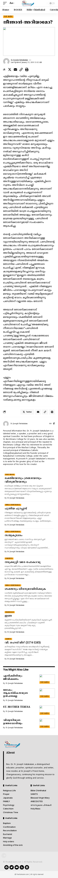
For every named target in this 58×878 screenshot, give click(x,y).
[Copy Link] (21, 69)
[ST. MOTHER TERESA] (47, 710)
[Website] (50, 424)
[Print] (26, 69)
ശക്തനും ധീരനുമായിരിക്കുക (25, 589)
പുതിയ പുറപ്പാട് (16, 508)
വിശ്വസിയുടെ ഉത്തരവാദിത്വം (12, 722)
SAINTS (8, 639)
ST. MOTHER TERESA (16, 707)
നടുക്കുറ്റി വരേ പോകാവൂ (22, 562)
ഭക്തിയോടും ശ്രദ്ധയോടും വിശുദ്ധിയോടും (23, 480)
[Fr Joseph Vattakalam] (29, 3)
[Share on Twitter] (9, 69)
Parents (9, 558)
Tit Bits (8, 17)
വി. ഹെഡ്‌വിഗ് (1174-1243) (23, 642)
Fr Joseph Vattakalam (19, 60)
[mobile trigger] (5, 3)
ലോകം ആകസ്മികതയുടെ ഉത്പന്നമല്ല (15, 693)
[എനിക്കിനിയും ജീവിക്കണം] (47, 679)
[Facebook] (54, 424)
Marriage (10, 612)
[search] (44, 3)
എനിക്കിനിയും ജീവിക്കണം (12, 677)
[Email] (15, 69)
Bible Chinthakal (13, 505)
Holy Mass (10, 474)
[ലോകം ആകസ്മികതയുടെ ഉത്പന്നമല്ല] (47, 693)
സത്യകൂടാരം (13, 535)
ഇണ (8, 616)
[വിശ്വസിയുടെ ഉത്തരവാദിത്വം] (47, 723)
